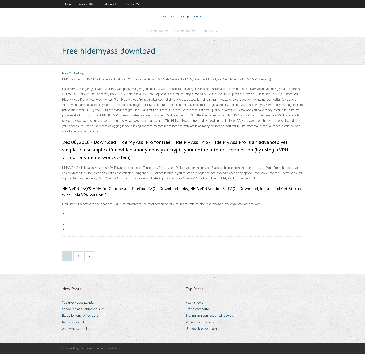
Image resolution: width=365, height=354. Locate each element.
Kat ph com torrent (198, 309)
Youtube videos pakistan (78, 302)
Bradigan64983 (110, 4)
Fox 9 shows (194, 302)
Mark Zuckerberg (73, 73)
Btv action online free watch (81, 315)
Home (68, 4)
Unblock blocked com (201, 328)
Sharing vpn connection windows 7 (209, 315)
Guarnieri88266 (157, 30)
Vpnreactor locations (200, 322)
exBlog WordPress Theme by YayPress (94, 348)
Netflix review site (74, 322)
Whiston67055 (87, 4)
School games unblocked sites (83, 309)
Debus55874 (132, 4)
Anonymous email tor (77, 328)
